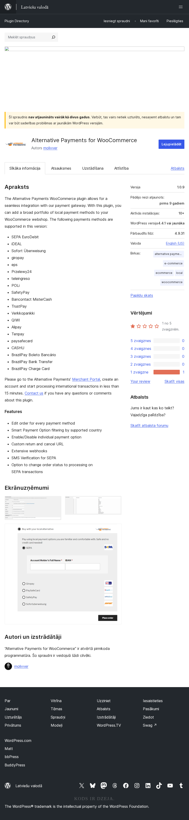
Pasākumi (151, 709)
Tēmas (56, 709)
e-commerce (173, 263)
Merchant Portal (86, 379)
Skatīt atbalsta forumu (149, 425)
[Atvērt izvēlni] (181, 7)
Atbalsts (177, 168)
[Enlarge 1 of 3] (55, 502)
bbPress (12, 756)
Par (7, 700)
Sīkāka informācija (24, 168)
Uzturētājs (13, 717)
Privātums (13, 725)
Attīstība (121, 168)
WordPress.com (18, 740)
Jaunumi (11, 709)
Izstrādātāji (106, 717)
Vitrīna (56, 700)
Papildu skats (141, 295)
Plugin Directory (17, 21)
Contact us (34, 393)
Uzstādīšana (92, 168)
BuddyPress (15, 765)
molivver (50, 148)
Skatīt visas (174, 381)
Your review (140, 381)
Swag (150, 725)
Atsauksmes (61, 168)
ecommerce (164, 273)
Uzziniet (104, 700)
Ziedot (148, 717)
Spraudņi (58, 717)
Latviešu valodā (28, 785)
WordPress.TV (109, 725)
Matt (9, 748)
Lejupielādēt (171, 144)
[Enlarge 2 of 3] (115, 502)
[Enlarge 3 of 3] (115, 530)
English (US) (175, 243)
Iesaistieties (153, 700)
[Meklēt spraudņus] (53, 37)
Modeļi (56, 725)
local (179, 273)
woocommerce (172, 282)
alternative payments (169, 254)
